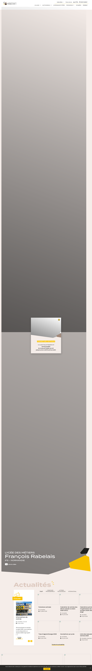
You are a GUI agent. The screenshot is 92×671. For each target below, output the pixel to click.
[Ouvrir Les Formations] (51, 5)
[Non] (90, 668)
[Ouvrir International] (73, 5)
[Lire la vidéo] (6, 564)
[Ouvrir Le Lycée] (40, 5)
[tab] (41, 591)
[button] (29, 641)
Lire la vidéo (12, 564)
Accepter (47, 669)
